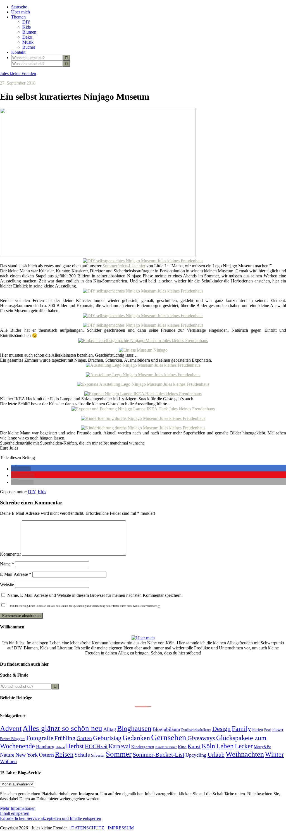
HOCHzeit (96, 746)
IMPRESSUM (121, 827)
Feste (267, 730)
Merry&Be (262, 747)
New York (26, 755)
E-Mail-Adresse (15, 574)
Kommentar (10, 554)
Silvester (98, 755)
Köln (208, 746)
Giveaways (201, 738)
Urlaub (216, 754)
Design (221, 728)
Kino (182, 747)
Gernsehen (168, 737)
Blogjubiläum (166, 729)
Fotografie (39, 738)
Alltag (109, 729)
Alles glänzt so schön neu (62, 728)
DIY (31, 491)
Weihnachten (245, 754)
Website (7, 584)
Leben (225, 746)
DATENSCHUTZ (87, 827)
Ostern (46, 755)
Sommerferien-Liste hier (124, 265)
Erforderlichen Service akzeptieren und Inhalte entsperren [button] (50, 818)
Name (7, 564)
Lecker (244, 746)
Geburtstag (107, 738)
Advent (11, 728)
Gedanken (136, 738)
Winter (274, 754)
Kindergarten (142, 747)
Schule (82, 755)
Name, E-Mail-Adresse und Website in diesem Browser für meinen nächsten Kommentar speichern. (95, 595)
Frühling (64, 738)
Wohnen (8, 761)
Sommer (119, 754)
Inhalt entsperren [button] (14, 813)
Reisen (64, 754)
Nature (7, 755)
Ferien (257, 729)
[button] (21, 468)
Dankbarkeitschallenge (196, 730)
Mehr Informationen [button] (17, 808)
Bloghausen (134, 728)
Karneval (119, 746)
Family (241, 728)
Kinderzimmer (166, 747)
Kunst (194, 746)
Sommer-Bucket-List (158, 754)
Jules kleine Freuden (18, 73)
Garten (84, 738)
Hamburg (45, 746)
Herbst (75, 746)
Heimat (60, 747)
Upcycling (195, 755)
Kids (42, 491)
